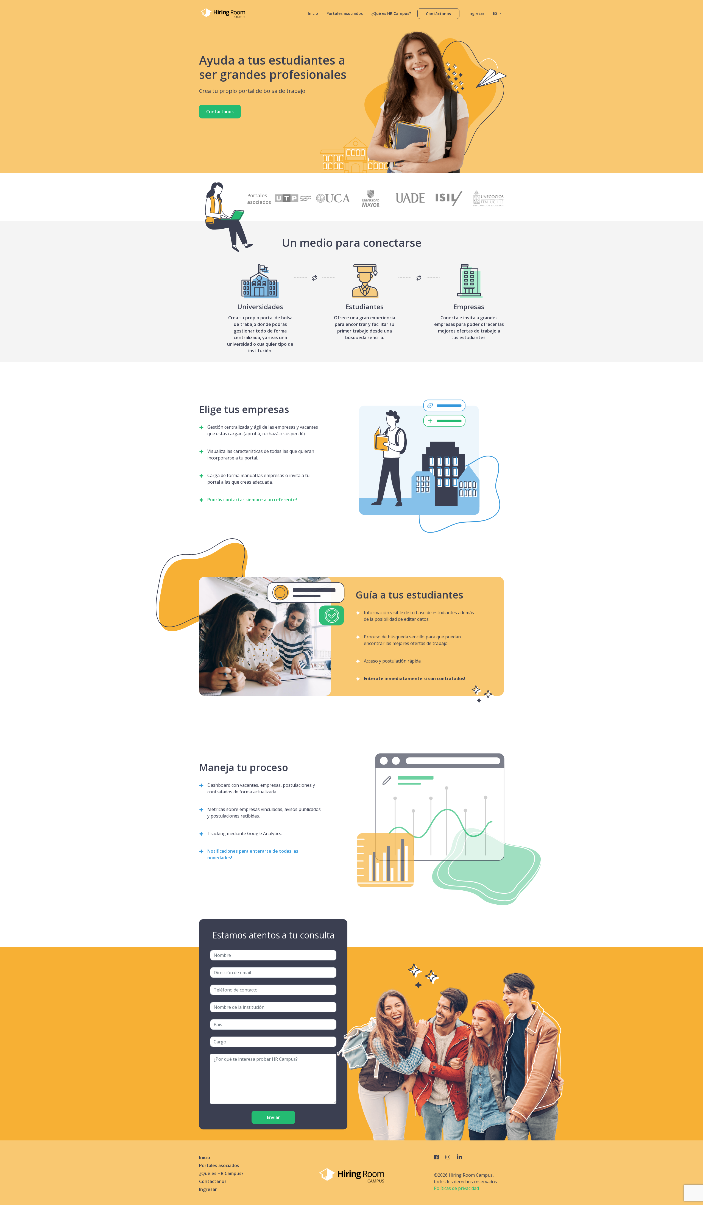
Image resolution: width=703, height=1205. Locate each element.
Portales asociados (345, 13)
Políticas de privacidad (456, 1188)
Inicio (313, 13)
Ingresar (476, 13)
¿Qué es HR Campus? (391, 13)
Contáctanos (438, 13)
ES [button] (495, 13)
